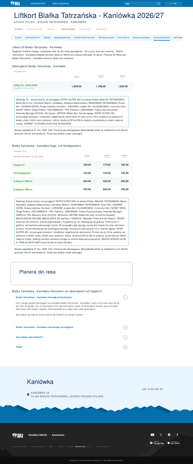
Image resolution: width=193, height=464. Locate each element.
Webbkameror (62, 37)
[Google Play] (157, 442)
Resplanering (60, 3)
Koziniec (101, 29)
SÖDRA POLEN (24, 22)
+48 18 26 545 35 (152, 389)
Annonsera (58, 435)
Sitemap (61, 446)
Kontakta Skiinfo (37, 435)
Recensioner (106, 37)
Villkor (51, 446)
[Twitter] (161, 434)
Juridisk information (19, 446)
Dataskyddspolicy (37, 446)
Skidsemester (182, 37)
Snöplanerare (141, 37)
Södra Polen (34, 29)
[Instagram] (169, 434)
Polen (51, 29)
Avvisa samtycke (102, 446)
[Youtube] (152, 434)
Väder (47, 37)
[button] (68, 297)
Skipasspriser (161, 37)
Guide (18, 37)
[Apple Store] (173, 442)
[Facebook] (177, 434)
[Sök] (158, 3)
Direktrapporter (84, 37)
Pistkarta (123, 37)
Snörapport (38, 3)
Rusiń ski (85, 29)
